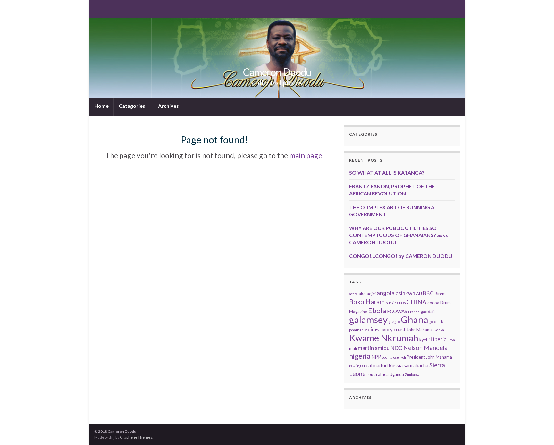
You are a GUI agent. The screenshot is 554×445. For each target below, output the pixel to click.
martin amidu (374, 348)
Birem (440, 293)
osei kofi (399, 357)
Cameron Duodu (277, 72)
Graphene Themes (136, 437)
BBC (428, 293)
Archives (169, 106)
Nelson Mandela (425, 347)
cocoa (433, 302)
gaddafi (428, 311)
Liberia (439, 339)
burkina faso (396, 303)
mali (353, 348)
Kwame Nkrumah (383, 337)
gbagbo (394, 322)
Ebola (377, 310)
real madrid (376, 365)
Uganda (397, 374)
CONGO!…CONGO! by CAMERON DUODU (400, 256)
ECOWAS (397, 311)
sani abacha (416, 365)
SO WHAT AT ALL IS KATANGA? (386, 172)
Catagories (132, 106)
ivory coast (394, 329)
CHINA (416, 301)
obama (387, 357)
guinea (373, 329)
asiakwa (405, 293)
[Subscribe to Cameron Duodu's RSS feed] (97, 8)
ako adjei (367, 293)
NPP (376, 357)
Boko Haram (367, 301)
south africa (377, 374)
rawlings (356, 366)
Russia (396, 365)
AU (419, 293)
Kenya (439, 330)
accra (353, 294)
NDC (396, 348)
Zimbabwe (413, 374)
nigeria (359, 356)
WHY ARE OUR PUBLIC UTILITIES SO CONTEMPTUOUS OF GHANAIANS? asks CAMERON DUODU (398, 235)
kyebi (424, 339)
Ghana (414, 319)
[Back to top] (540, 431)
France (414, 312)
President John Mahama (429, 357)
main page (305, 155)
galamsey (368, 319)
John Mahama (420, 329)
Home (101, 106)
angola (386, 292)
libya (451, 340)
